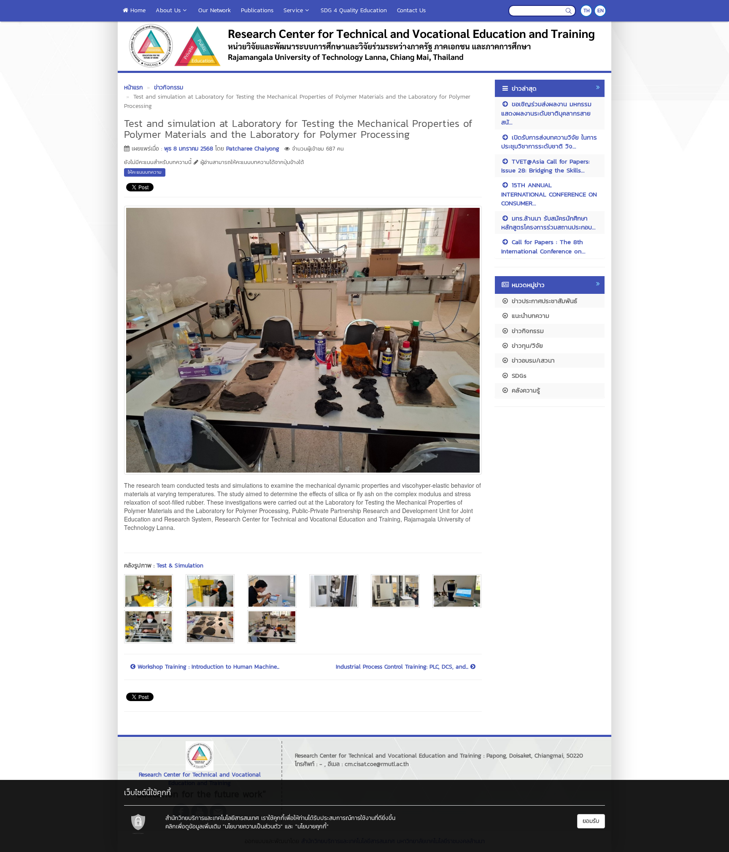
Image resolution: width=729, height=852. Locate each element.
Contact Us (411, 10)
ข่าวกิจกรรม (526, 331)
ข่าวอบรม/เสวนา (532, 360)
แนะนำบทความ (529, 315)
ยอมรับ (591, 821)
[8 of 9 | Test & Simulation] (210, 626)
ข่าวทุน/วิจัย (526, 345)
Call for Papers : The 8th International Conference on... (543, 246)
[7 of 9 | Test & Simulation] (148, 626)
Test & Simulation (180, 565)
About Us (168, 10)
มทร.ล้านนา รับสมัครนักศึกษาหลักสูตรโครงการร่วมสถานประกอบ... (548, 222)
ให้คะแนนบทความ (145, 172)
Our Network (214, 10)
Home (137, 10)
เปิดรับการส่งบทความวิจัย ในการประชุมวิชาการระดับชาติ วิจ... (549, 141)
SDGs (517, 375)
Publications (257, 10)
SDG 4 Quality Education (354, 10)
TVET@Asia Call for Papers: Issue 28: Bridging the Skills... (545, 165)
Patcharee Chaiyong (252, 148)
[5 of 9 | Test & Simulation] (395, 590)
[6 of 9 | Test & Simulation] (456, 590)
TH (586, 10)
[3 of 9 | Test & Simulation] (271, 590)
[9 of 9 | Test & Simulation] (271, 626)
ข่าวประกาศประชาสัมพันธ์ (543, 301)
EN (600, 10)
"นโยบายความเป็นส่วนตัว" (253, 826)
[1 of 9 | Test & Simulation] (148, 590)
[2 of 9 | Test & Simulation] (210, 590)
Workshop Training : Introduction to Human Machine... (207, 667)
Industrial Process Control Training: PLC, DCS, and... (403, 667)
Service (293, 10)
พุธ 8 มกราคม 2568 (188, 148)
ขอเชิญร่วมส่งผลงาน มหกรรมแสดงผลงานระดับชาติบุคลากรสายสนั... (546, 113)
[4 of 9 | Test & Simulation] (333, 590)
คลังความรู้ (524, 390)
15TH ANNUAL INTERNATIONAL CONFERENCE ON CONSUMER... (549, 194)
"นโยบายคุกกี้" (312, 826)
